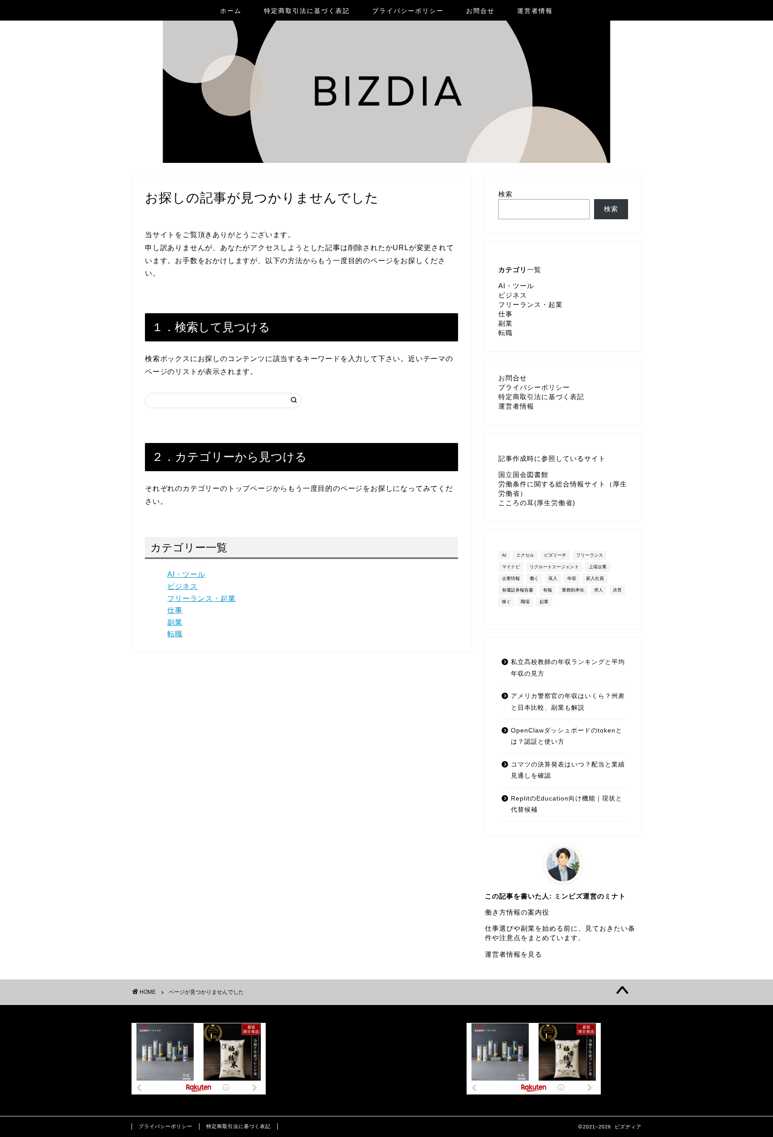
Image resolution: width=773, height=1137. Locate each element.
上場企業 (598, 566)
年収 (571, 578)
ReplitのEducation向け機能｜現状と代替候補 (566, 804)
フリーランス (589, 555)
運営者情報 (535, 11)
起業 (543, 601)
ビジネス (182, 586)
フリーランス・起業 (201, 598)
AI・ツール (186, 574)
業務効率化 (573, 590)
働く (534, 578)
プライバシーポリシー (408, 11)
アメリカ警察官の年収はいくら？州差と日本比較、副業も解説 (568, 702)
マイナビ (511, 566)
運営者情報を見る (513, 954)
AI (504, 555)
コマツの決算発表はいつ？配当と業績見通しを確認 (568, 770)
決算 (617, 590)
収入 (552, 578)
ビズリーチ (555, 555)
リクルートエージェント (554, 566)
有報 (547, 590)
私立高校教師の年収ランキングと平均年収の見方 (568, 668)
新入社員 (595, 578)
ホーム (231, 11)
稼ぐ (506, 601)
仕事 (175, 610)
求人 (598, 590)
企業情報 (511, 578)
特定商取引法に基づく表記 (307, 11)
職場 (525, 601)
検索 (505, 194)
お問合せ (480, 11)
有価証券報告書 (517, 590)
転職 (175, 634)
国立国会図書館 (523, 474)
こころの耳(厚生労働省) (536, 503)
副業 (175, 622)
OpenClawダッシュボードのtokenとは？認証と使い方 (566, 736)
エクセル (525, 555)
